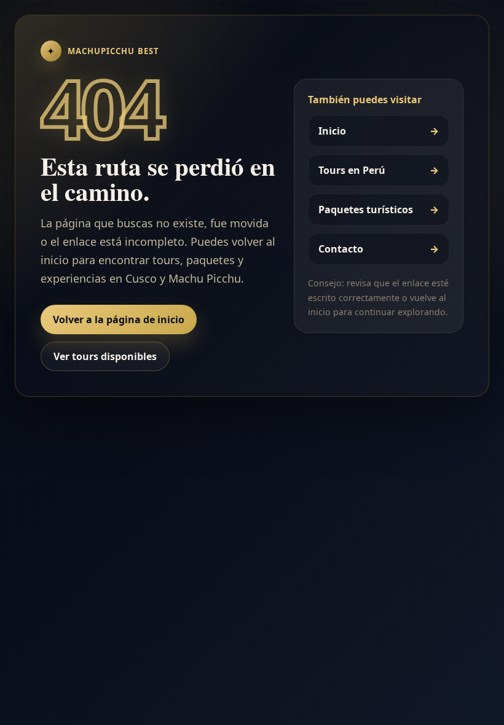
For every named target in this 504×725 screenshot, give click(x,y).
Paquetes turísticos (378, 209)
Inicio (378, 131)
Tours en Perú (378, 170)
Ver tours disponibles (105, 356)
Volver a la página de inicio (118, 319)
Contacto (378, 249)
